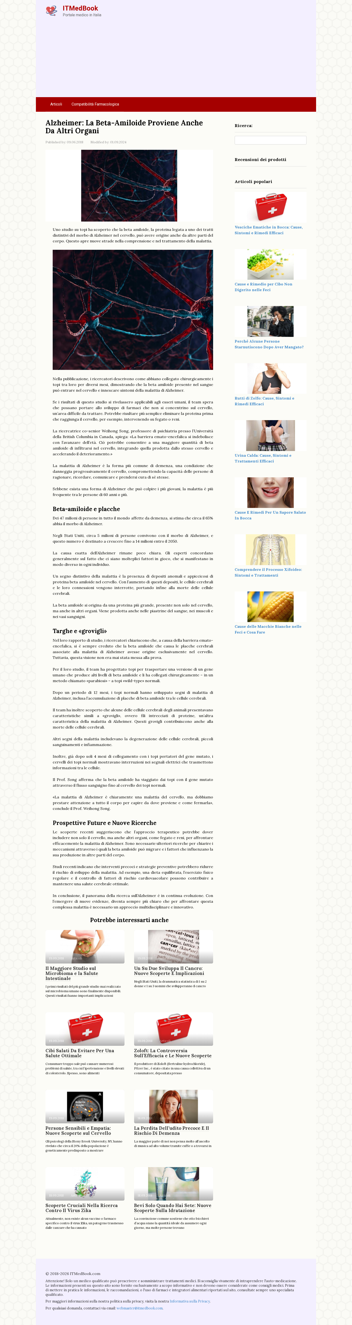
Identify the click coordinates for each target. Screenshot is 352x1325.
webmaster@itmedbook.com (140, 1308)
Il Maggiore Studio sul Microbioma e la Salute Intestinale (71, 973)
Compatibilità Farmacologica (95, 104)
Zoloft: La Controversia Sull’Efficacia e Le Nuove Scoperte (173, 1053)
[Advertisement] (176, 61)
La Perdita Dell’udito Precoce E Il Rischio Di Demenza (171, 1130)
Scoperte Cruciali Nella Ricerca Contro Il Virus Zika (81, 1208)
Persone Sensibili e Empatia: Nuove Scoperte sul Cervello (78, 1130)
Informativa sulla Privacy (190, 1301)
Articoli (56, 104)
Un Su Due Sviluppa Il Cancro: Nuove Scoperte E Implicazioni (169, 970)
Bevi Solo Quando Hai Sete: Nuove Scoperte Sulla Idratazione (172, 1208)
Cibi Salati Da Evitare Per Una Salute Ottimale (79, 1053)
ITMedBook (80, 8)
